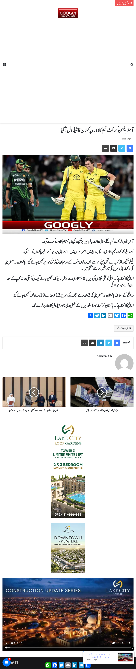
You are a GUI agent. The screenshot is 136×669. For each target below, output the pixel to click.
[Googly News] (68, 13)
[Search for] (132, 66)
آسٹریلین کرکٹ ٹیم (123, 328)
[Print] (105, 148)
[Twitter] (121, 148)
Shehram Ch (104, 356)
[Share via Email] (113, 148)
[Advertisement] (68, 69)
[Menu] (4, 66)
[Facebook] (130, 148)
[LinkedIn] (100, 343)
